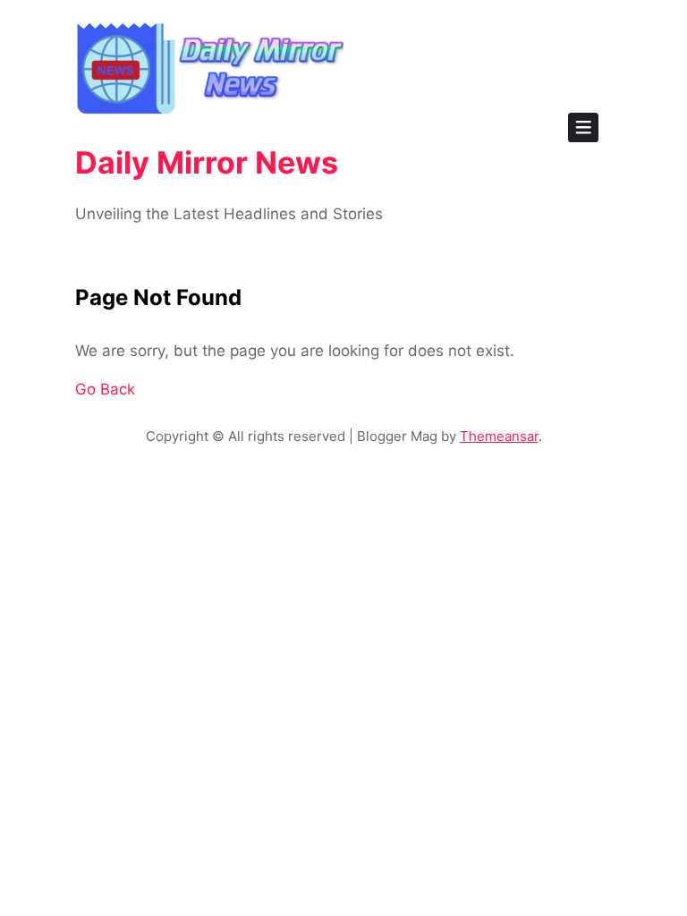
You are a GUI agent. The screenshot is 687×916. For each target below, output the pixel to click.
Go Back (105, 389)
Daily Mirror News (206, 162)
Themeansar (499, 436)
